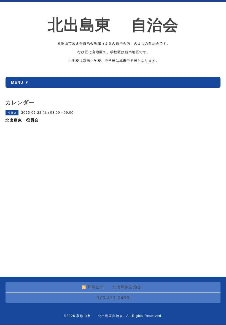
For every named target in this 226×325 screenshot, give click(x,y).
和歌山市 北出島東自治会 (100, 316)
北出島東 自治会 (121, 25)
